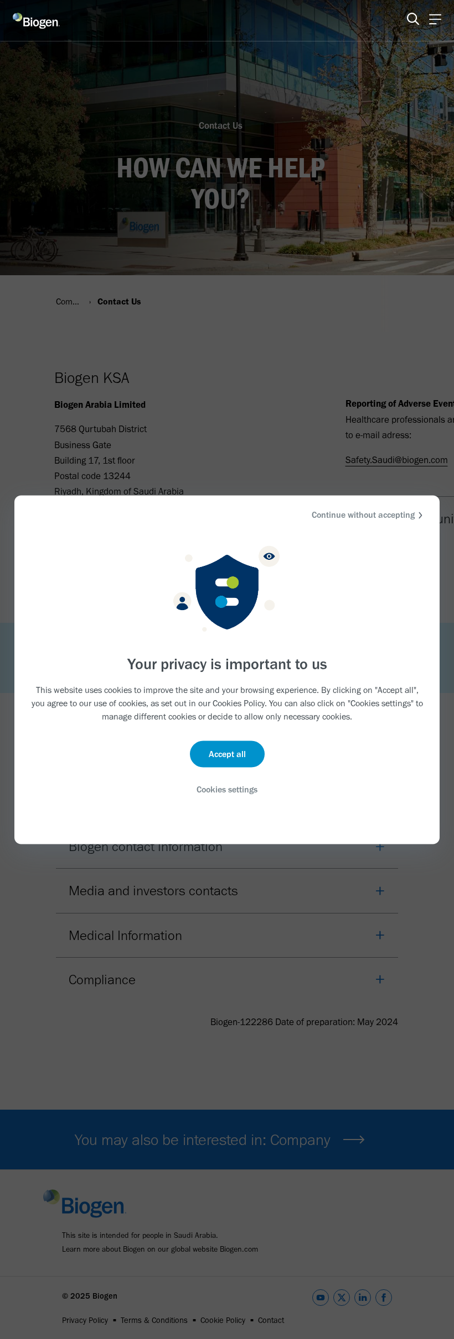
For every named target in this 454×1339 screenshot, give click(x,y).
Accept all (227, 754)
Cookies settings (227, 789)
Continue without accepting (363, 514)
